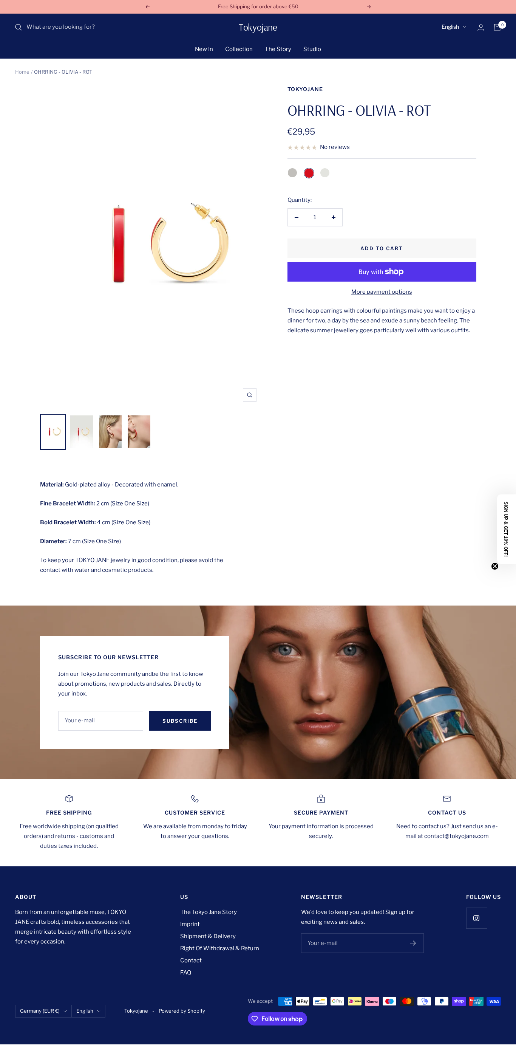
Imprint (190, 924)
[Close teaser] (495, 566)
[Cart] (497, 27)
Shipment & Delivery (208, 936)
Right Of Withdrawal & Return (219, 948)
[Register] (413, 943)
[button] (506, 529)
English (450, 26)
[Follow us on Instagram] (476, 918)
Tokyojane (305, 89)
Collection (239, 49)
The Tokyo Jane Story (208, 912)
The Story (278, 49)
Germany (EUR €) (40, 1011)
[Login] (480, 27)
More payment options (381, 291)
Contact (191, 960)
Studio (312, 49)
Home (22, 72)
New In (204, 49)
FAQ (185, 972)
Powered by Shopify (182, 1011)
